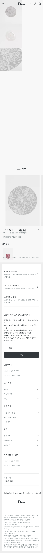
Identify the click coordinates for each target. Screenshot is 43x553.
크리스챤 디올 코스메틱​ (12, 465)
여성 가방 (35, 257)
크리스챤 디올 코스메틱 (12, 375)
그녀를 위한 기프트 (9, 257)
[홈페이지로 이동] (21, 3)
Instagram (17, 493)
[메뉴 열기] (4, 4)
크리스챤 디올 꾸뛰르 (11, 371)
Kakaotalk (8, 493)
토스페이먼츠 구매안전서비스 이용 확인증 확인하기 (18, 536)
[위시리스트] (31, 4)
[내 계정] (35, 4)
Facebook (28, 493)
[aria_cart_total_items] (39, 4)
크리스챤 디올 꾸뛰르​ (11, 461)
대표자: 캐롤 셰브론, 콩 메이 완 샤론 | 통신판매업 (17, 520)
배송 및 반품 (8, 394)
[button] (11, 12)
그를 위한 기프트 (24, 257)
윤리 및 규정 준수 (10, 417)
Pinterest (37, 493)
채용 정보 (7, 421)
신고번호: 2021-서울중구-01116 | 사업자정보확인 (17, 522)
